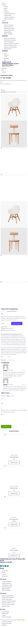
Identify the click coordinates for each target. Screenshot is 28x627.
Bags (13, 517)
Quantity (2, 323)
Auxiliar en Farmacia (8, 26)
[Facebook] (1, 566)
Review (2, 414)
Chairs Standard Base (14, 457)
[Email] (8, 566)
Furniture (11, 328)
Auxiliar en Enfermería (8, 25)
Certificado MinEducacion (9, 13)
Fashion (5, 92)
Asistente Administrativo (9, 41)
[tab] (3, 334)
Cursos (5, 56)
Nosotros (6, 6)
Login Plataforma (5, 611)
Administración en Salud (9, 28)
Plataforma (6, 58)
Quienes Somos (5, 570)
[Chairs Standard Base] (14, 443)
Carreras (3, 20)
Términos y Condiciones (9, 17)
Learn (9, 330)
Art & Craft (12, 486)
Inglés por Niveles (8, 48)
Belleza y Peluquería (8, 33)
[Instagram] (3, 566)
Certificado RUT (7, 15)
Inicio (3, 3)
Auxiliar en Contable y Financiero (11, 43)
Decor (15, 517)
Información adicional (10, 334)
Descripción (3, 334)
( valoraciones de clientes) (11, 311)
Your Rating (3, 395)
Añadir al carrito (16, 323)
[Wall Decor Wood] (14, 474)
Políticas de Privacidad (8, 18)
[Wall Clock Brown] (14, 537)
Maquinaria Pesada (8, 32)
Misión (5, 8)
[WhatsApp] (6, 566)
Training (12, 330)
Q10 (5, 60)
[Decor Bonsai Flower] (14, 506)
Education (5, 330)
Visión (5, 10)
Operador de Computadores (9, 38)
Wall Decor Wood (14, 488)
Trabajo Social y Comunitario (10, 40)
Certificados (6, 11)
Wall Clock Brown (14, 550)
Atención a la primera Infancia (10, 47)
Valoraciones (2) (18, 334)
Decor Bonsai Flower (14, 519)
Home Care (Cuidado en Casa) (10, 45)
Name (2, 398)
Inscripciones (4, 576)
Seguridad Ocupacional (9, 30)
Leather (16, 486)
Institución (4, 4)
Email (2, 403)
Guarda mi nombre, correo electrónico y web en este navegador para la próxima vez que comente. (14, 411)
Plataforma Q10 (5, 613)
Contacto (4, 71)
